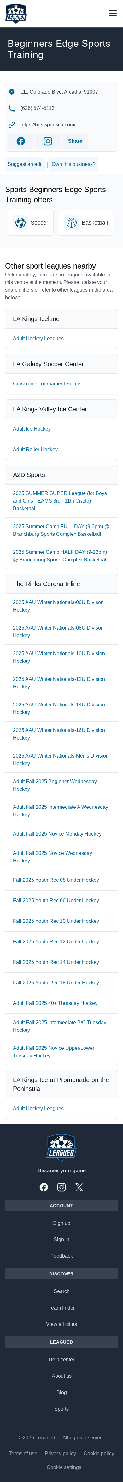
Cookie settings (64, 1467)
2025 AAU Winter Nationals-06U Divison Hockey (58, 606)
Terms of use (23, 1453)
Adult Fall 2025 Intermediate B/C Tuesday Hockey (59, 1026)
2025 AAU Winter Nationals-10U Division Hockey (59, 657)
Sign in (61, 1239)
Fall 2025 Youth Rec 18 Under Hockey (56, 982)
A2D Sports (29, 474)
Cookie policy (99, 1453)
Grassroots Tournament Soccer (47, 383)
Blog (61, 1392)
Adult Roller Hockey (35, 449)
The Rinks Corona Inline (46, 583)
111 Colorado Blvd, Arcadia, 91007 (59, 91)
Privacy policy (60, 1453)
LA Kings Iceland (36, 318)
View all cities (61, 1324)
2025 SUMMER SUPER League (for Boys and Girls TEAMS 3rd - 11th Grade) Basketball (60, 501)
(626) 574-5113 (37, 108)
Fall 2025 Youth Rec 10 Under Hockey (56, 921)
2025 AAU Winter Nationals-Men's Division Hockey (61, 759)
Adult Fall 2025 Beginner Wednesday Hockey (55, 785)
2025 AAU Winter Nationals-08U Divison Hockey (58, 631)
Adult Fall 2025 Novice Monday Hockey (57, 834)
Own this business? (74, 164)
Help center (61, 1359)
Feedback (61, 1256)
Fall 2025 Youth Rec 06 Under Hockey (56, 900)
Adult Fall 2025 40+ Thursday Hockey (55, 1003)
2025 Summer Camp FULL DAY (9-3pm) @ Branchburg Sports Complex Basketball (61, 530)
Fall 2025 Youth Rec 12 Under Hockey (56, 941)
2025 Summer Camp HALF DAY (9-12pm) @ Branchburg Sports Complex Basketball (60, 555)
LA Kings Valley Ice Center (50, 409)
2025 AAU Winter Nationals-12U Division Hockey (59, 682)
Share (75, 141)
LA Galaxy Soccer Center (48, 363)
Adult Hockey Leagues (38, 338)
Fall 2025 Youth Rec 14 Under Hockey (56, 962)
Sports (61, 1409)
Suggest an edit (25, 164)
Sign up (61, 1223)
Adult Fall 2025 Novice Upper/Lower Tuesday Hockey (53, 1051)
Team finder (62, 1307)
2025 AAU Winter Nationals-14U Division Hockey (59, 708)
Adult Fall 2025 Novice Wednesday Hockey (52, 856)
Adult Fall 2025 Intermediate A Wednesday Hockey (60, 810)
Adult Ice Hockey (32, 429)
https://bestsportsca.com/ (47, 124)
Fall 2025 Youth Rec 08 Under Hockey (56, 880)
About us (62, 1376)
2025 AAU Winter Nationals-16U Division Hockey (59, 734)
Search (62, 1291)
